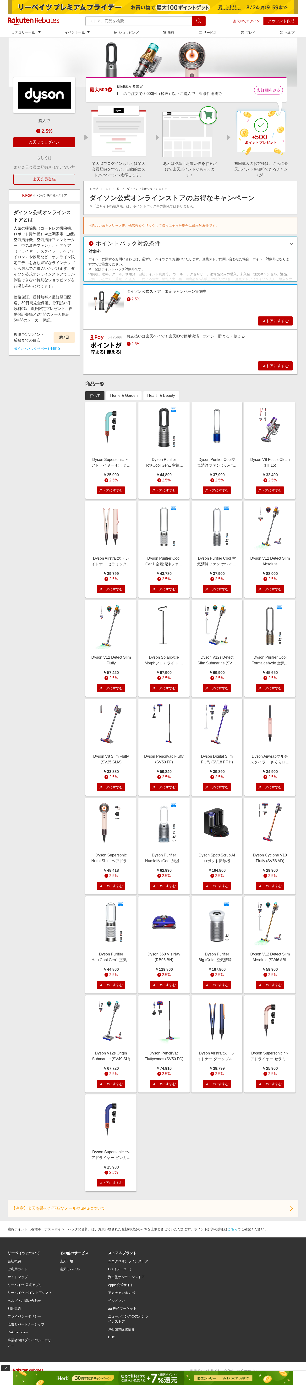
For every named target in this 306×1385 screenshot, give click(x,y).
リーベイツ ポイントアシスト (30, 1293)
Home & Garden (124, 395)
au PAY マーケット (122, 1308)
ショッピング (129, 32)
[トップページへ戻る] (33, 21)
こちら (233, 1229)
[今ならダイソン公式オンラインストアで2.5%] (153, 62)
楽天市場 (66, 1261)
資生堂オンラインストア (126, 1277)
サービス (210, 32)
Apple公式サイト (120, 1285)
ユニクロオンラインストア (128, 1261)
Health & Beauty (161, 395)
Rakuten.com (18, 1332)
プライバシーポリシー (24, 1316)
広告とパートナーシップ (26, 1324)
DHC (111, 1337)
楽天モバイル (70, 1269)
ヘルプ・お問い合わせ (24, 1300)
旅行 (171, 32)
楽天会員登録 (44, 179)
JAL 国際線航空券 (121, 1329)
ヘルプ (289, 32)
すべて (95, 395)
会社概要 (14, 1261)
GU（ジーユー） (120, 1269)
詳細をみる (270, 90)
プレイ (251, 32)
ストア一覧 (112, 189)
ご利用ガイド (18, 1269)
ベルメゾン (116, 1300)
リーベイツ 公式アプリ (25, 1285)
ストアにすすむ (275, 321)
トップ (93, 189)
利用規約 (14, 1308)
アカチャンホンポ (121, 1293)
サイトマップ (18, 1277)
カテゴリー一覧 (23, 32)
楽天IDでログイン (246, 21)
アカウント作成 (281, 21)
